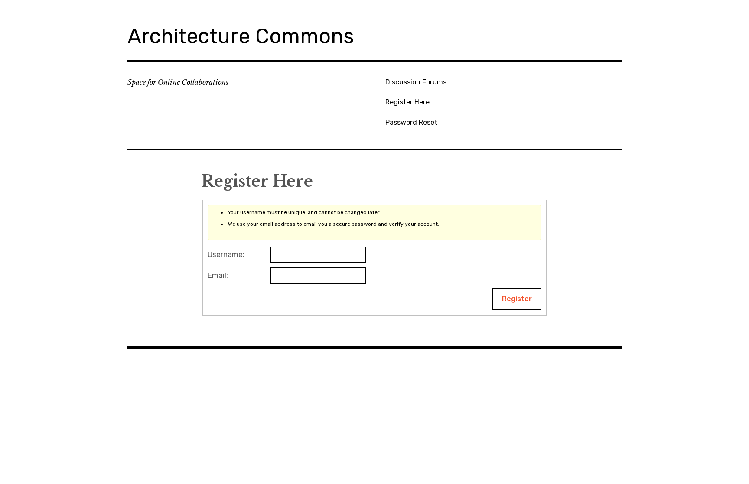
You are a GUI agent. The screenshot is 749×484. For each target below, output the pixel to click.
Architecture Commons (240, 36)
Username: (226, 254)
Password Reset (411, 122)
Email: (218, 275)
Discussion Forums (415, 82)
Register (517, 299)
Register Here (407, 102)
